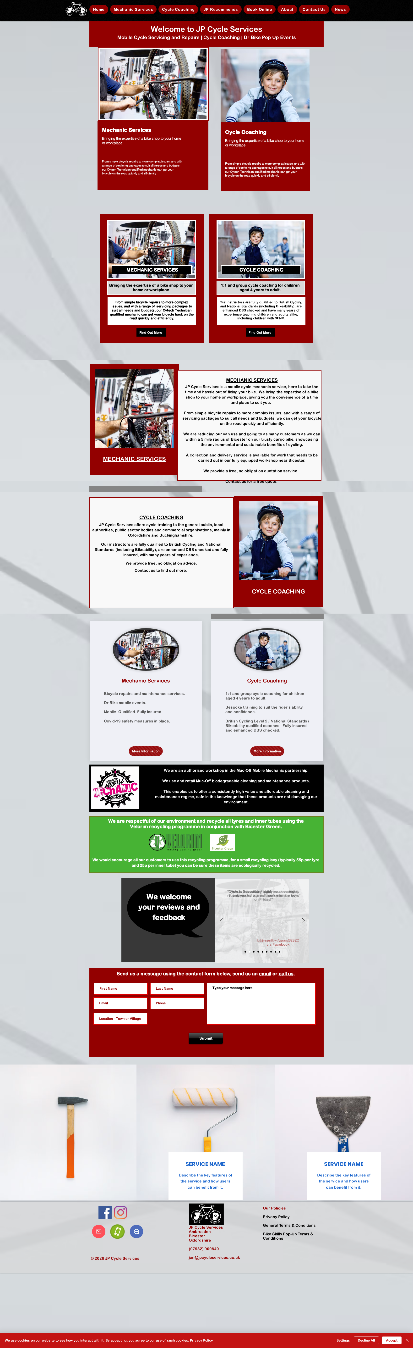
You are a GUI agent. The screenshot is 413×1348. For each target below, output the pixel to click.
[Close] (407, 1340)
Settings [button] (343, 1340)
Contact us (235, 481)
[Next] (303, 921)
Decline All (366, 1340)
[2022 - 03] (254, 952)
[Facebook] (105, 1212)
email (265, 973)
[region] (153, 116)
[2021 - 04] (266, 952)
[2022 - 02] (258, 952)
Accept (391, 1340)
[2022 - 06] (249, 952)
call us (286, 973)
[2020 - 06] (271, 952)
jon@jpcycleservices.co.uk (214, 1257)
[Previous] (221, 921)
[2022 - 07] (245, 952)
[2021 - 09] (275, 952)
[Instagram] (120, 1212)
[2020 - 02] (279, 952)
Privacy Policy (201, 1340)
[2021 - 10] (262, 952)
